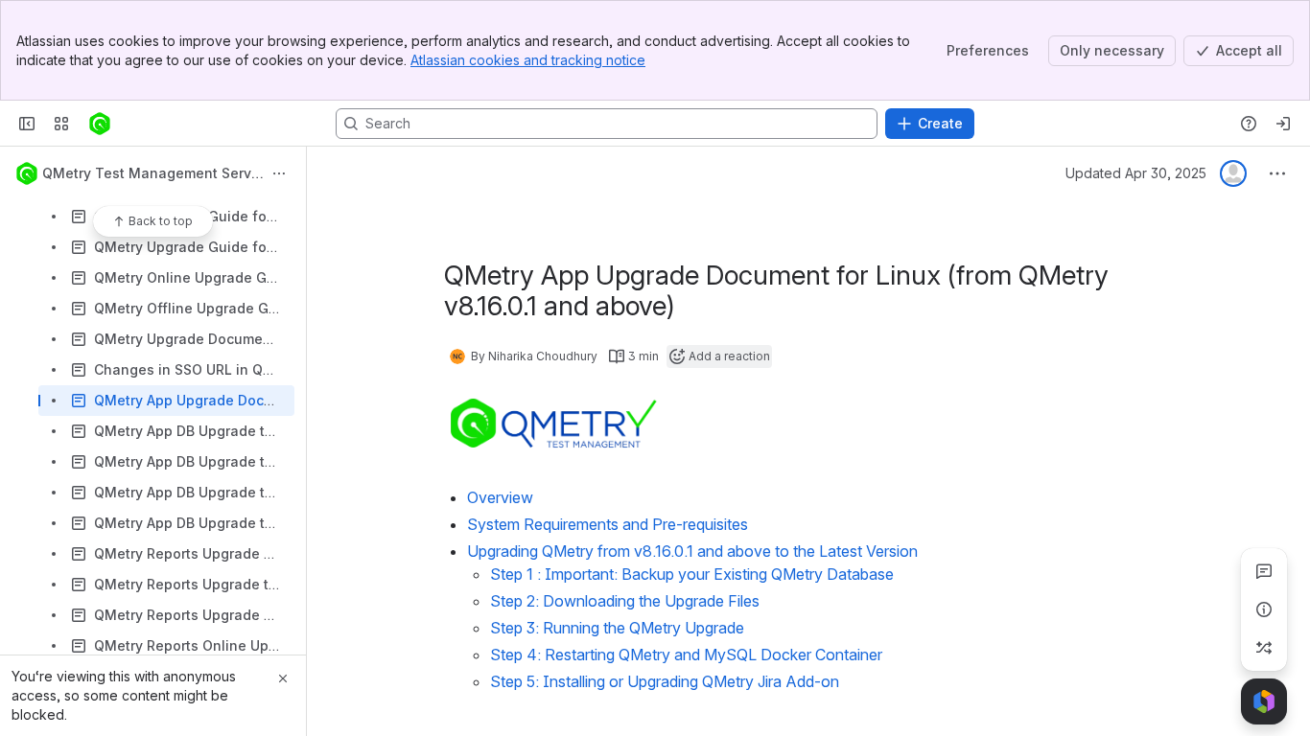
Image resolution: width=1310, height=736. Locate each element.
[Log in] (1283, 123)
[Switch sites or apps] (61, 123)
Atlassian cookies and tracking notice (527, 60)
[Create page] (1264, 647)
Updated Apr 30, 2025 (1135, 173)
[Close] (282, 678)
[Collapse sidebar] (27, 123)
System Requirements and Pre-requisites (607, 524)
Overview (500, 497)
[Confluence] (99, 123)
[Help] (1248, 123)
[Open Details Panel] (1264, 609)
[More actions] (279, 173)
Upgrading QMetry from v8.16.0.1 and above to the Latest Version (692, 551)
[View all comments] (1264, 571)
